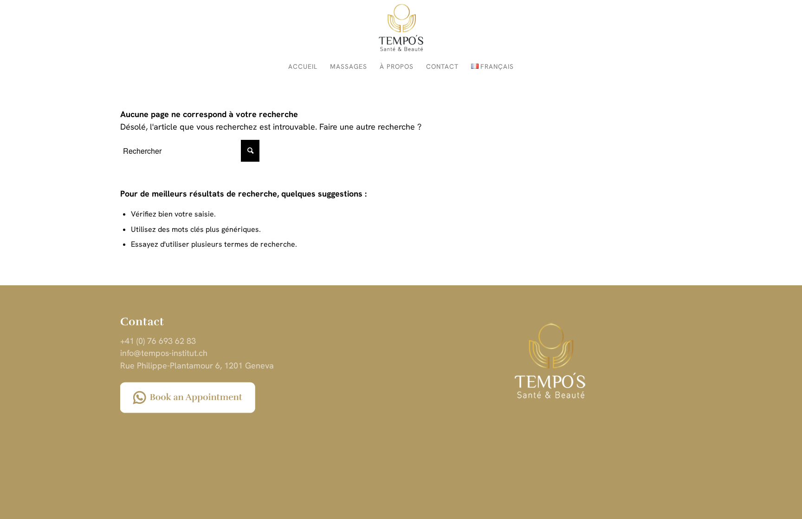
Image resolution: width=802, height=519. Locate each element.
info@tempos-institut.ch (163, 353)
